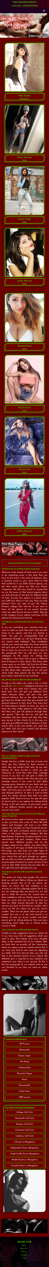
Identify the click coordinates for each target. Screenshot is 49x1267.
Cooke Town (24, 1091)
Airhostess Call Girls (24, 1130)
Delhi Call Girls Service (28, 930)
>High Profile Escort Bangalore (24, 1154)
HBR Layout (24, 1097)
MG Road (24, 1062)
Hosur (24, 1079)
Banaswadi (24, 1050)
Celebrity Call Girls (24, 1136)
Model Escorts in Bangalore (24, 1160)
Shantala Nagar (24, 1074)
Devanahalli (24, 1085)
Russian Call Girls (24, 1124)
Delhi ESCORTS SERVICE (24, 2)
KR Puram (24, 1044)
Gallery (23, 1252)
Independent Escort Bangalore (24, 1148)
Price (24, 1258)
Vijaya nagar (24, 1056)
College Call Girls (24, 1112)
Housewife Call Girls (24, 1118)
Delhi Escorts (7, 569)
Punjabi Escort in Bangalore (24, 1166)
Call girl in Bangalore (24, 1142)
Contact (24, 1255)
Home (23, 1245)
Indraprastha (24, 1068)
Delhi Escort (18, 686)
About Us (23, 1248)
